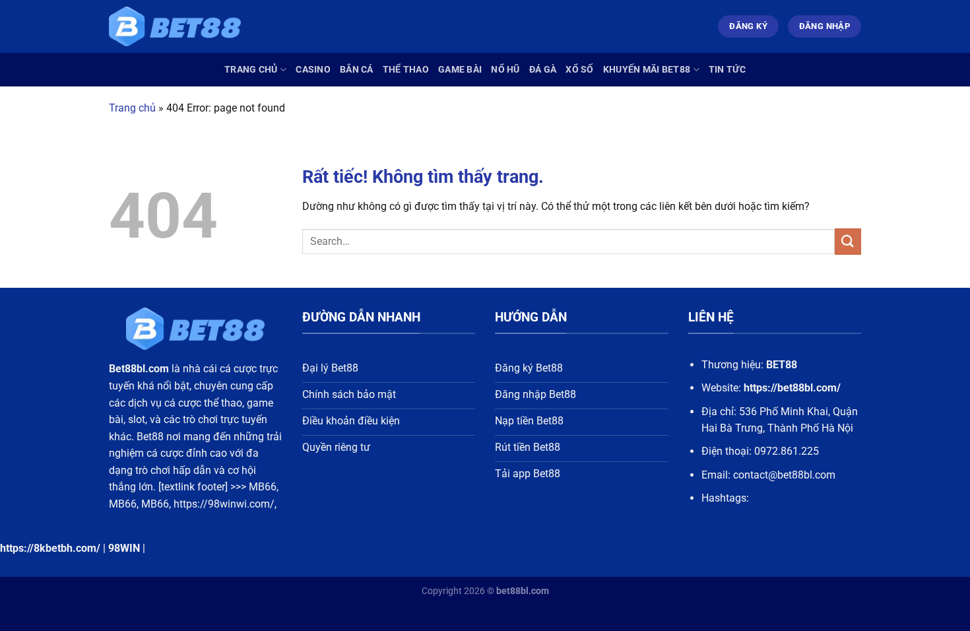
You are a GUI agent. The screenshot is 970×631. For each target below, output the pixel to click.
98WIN (124, 548)
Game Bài (460, 69)
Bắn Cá (356, 69)
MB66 (262, 487)
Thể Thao (406, 69)
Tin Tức (727, 69)
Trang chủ (251, 69)
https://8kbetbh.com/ (50, 548)
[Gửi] (848, 241)
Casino (313, 69)
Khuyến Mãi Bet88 (647, 69)
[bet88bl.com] (175, 27)
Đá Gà (542, 69)
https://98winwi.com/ (224, 504)
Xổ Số (579, 69)
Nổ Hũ (505, 69)
